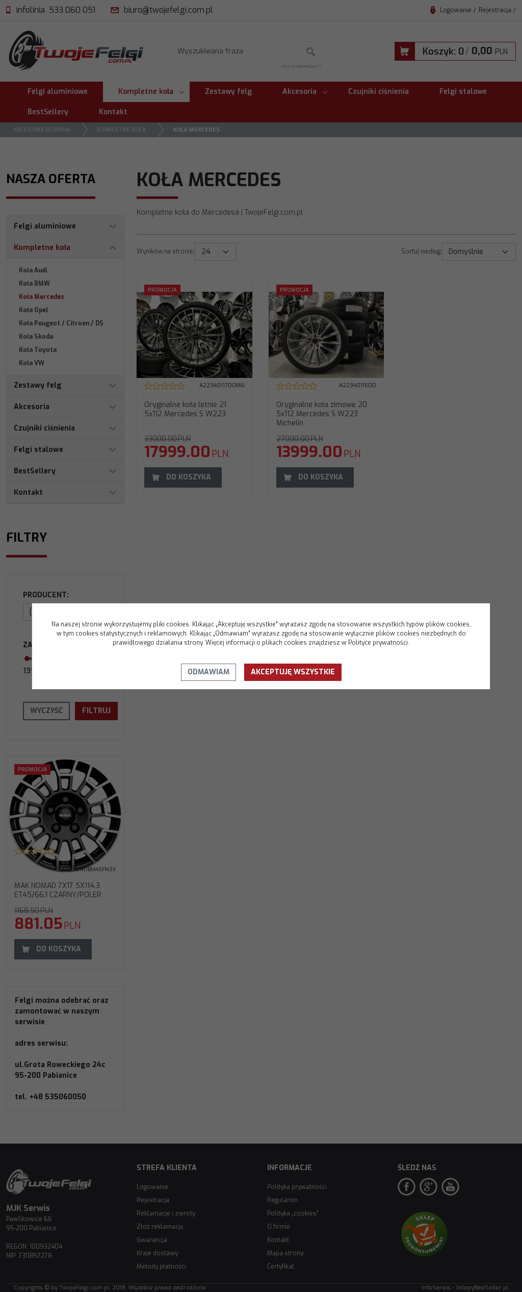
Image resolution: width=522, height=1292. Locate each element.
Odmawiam (208, 672)
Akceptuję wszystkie (293, 672)
